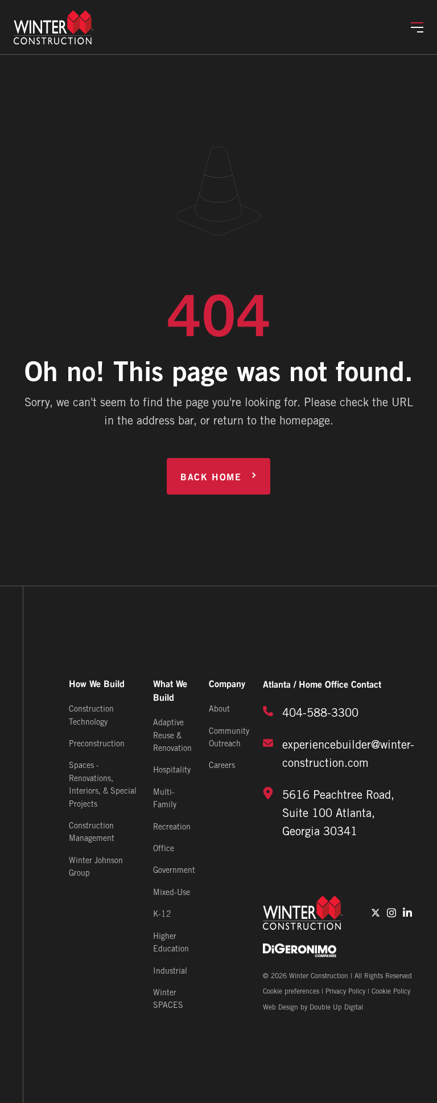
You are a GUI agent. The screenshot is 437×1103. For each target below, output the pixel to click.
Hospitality (172, 770)
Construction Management (91, 833)
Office (163, 849)
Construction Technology (91, 716)
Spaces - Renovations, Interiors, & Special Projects (103, 785)
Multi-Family (164, 799)
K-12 (162, 914)
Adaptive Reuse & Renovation (172, 736)
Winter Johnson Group (96, 867)
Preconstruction (97, 744)
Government (174, 871)
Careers (222, 766)
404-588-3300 (320, 714)
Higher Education (171, 943)
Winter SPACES (168, 1000)
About (219, 709)
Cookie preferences (291, 991)
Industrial (170, 971)
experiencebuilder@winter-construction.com (348, 755)
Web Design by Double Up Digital (313, 1007)
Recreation (172, 827)
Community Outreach (229, 738)
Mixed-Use (171, 893)
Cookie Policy (391, 991)
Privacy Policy (345, 991)
